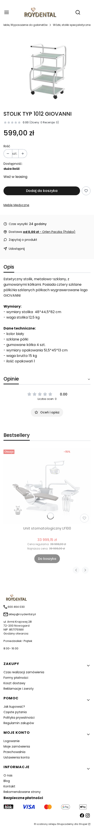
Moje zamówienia (16, 746)
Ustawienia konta (16, 757)
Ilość (6, 146)
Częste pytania (15, 712)
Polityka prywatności (19, 717)
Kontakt (9, 786)
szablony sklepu (46, 824)
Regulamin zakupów (18, 723)
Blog (6, 781)
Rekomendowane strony (22, 792)
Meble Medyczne (16, 205)
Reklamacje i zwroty (18, 688)
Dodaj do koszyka (41, 190)
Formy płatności (15, 677)
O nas (7, 775)
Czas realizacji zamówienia (23, 672)
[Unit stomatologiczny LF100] (47, 486)
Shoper (83, 824)
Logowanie (11, 741)
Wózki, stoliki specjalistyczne (72, 25)
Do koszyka (47, 559)
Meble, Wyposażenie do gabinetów (25, 25)
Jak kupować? (14, 706)
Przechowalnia (14, 752)
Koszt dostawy (14, 683)
